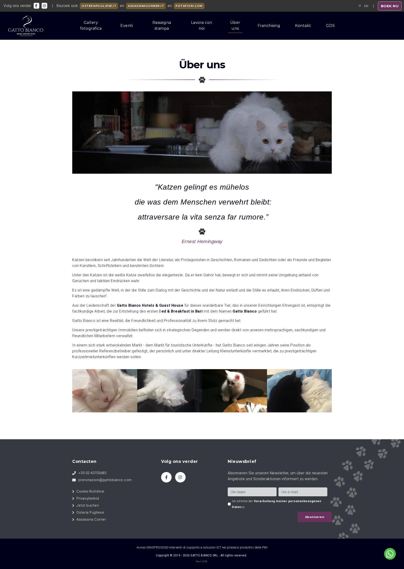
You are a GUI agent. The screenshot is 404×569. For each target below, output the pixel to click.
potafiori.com (189, 6)
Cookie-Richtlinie (90, 491)
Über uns (235, 25)
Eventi (126, 25)
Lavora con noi (201, 25)
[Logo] (24, 26)
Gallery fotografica (91, 25)
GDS (330, 25)
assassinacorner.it (146, 6)
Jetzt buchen (87, 505)
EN (366, 6)
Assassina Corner (91, 519)
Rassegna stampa (161, 25)
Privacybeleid (87, 498)
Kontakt (303, 25)
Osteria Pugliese (90, 512)
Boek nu (390, 6)
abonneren (315, 517)
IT (360, 6)
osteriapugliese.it (99, 6)
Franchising (269, 25)
